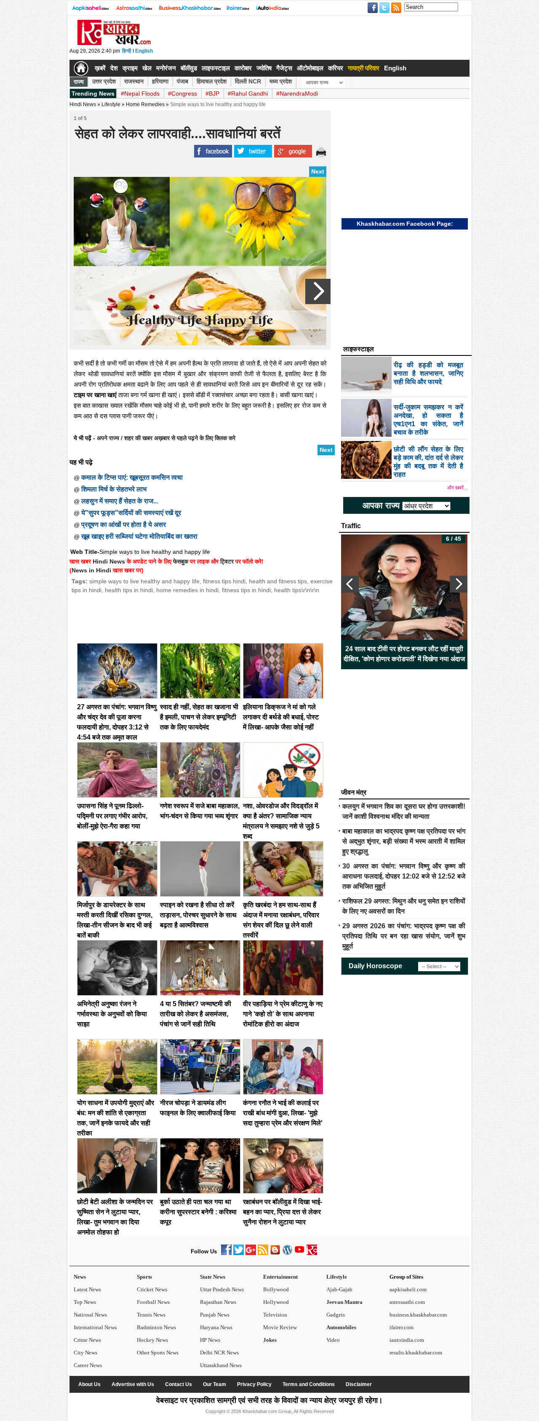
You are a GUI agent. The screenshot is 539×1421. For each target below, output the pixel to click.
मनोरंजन (166, 68)
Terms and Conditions (309, 1384)
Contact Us (178, 1384)
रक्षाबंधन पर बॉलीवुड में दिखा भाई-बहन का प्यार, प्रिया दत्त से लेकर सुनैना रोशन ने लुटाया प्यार (282, 1212)
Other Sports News (158, 1352)
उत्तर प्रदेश (104, 81)
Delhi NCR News (219, 1352)
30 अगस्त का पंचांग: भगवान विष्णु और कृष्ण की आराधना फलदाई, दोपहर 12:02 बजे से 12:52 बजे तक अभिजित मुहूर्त (403, 876)
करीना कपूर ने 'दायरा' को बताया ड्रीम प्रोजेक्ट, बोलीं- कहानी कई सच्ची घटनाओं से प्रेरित (404, 653)
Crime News (87, 1340)
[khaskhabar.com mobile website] (312, 1253)
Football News (153, 1302)
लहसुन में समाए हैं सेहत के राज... (119, 501)
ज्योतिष (264, 68)
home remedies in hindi (187, 590)
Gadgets (335, 1314)
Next (317, 171)
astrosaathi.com (407, 1302)
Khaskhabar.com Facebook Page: (405, 223)
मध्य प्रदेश (281, 81)
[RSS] (263, 1253)
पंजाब (182, 81)
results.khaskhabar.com (416, 1352)
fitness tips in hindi (246, 590)
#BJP (212, 93)
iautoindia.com (407, 1340)
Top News (85, 1302)
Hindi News (82, 104)
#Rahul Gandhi (248, 93)
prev (350, 584)
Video (333, 1340)
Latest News (87, 1289)
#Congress (182, 93)
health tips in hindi (129, 590)
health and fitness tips (278, 581)
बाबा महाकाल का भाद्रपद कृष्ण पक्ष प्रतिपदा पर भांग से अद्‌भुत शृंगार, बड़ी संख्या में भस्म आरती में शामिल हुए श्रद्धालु (403, 841)
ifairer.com (402, 1327)
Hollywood (276, 1302)
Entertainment (280, 1277)
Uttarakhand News (221, 1365)
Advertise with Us (133, 1384)
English (144, 51)
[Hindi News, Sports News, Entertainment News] (81, 68)
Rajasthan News (218, 1302)
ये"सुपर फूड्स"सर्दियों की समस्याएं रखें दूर (131, 512)
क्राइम (130, 68)
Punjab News (214, 1314)
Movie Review (280, 1327)
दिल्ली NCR (248, 81)
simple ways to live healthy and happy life (144, 581)
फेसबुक (180, 561)
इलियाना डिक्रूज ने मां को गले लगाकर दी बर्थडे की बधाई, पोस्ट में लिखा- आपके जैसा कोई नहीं (281, 717)
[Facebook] (226, 1253)
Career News (88, 1365)
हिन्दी (126, 51)
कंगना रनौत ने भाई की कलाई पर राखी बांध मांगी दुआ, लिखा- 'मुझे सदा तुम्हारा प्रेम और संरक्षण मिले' (283, 1113)
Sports (144, 1277)
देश (114, 68)
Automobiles (341, 1327)
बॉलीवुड (189, 68)
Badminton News (156, 1327)
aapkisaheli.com (408, 1289)
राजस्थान (134, 81)
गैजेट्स (284, 68)
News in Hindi (91, 570)
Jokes (270, 1340)
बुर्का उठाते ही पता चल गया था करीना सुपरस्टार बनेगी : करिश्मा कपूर (198, 1212)
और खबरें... (457, 488)
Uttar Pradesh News (222, 1289)
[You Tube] (299, 1253)
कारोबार (243, 68)
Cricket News (152, 1289)
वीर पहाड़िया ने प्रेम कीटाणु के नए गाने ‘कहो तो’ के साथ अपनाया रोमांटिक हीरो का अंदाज (283, 1014)
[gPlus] (250, 1253)
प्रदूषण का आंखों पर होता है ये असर (123, 524)
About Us (89, 1384)
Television (275, 1314)
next (458, 584)
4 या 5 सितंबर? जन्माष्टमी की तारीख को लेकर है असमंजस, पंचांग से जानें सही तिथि (195, 1014)
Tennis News (151, 1314)
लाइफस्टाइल (216, 68)
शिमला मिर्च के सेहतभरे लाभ (114, 489)
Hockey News (152, 1340)
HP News (210, 1340)
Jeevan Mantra (344, 1302)
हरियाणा (160, 81)
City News (85, 1352)
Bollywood (276, 1289)
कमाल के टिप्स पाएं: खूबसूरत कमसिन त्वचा (132, 477)
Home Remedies (145, 104)
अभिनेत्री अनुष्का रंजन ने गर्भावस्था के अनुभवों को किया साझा (112, 1014)
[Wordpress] (287, 1253)
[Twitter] (238, 1253)
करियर (335, 68)
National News (90, 1314)
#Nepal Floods (140, 93)
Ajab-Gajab (339, 1289)
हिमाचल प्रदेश (212, 81)
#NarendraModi (297, 93)
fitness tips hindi (224, 581)
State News (212, 1277)
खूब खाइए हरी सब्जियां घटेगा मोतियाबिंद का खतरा (139, 536)
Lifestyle (336, 1277)
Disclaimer (359, 1384)
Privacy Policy (254, 1384)
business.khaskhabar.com (418, 1314)
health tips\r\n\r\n (296, 590)
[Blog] (275, 1253)
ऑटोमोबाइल (310, 68)
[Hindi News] (113, 43)
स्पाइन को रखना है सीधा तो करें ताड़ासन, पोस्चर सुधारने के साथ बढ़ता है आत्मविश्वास (198, 915)
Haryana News (216, 1327)
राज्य (79, 81)
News (80, 1277)
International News (95, 1327)
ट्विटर (227, 561)
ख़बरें (100, 68)
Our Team (214, 1384)
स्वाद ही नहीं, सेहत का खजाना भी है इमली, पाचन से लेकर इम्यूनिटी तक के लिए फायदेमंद (199, 717)
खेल (147, 68)
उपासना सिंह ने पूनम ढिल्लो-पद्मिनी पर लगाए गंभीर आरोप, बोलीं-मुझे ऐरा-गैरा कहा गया (112, 816)
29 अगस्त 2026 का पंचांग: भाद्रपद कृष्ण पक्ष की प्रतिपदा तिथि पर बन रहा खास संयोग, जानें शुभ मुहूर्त (403, 936)
